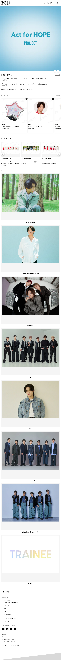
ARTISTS (5, 597)
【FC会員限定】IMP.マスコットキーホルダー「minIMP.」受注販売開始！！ (23, 79)
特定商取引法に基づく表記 (8, 639)
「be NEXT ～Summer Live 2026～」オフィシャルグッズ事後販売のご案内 (24, 84)
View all (57, 75)
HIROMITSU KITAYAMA (11, 603)
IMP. (5, 608)
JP (54, 3)
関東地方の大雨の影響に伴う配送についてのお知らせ (17, 89)
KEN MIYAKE (7, 600)
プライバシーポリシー (7, 636)
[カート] (51, 3)
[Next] (58, 71)
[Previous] (55, 71)
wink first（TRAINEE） (11, 618)
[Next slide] (58, 154)
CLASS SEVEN (8, 614)
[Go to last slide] (2, 154)
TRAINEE (6, 621)
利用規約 (4, 634)
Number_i (7, 606)
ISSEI (5, 611)
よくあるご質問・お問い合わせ (9, 641)
